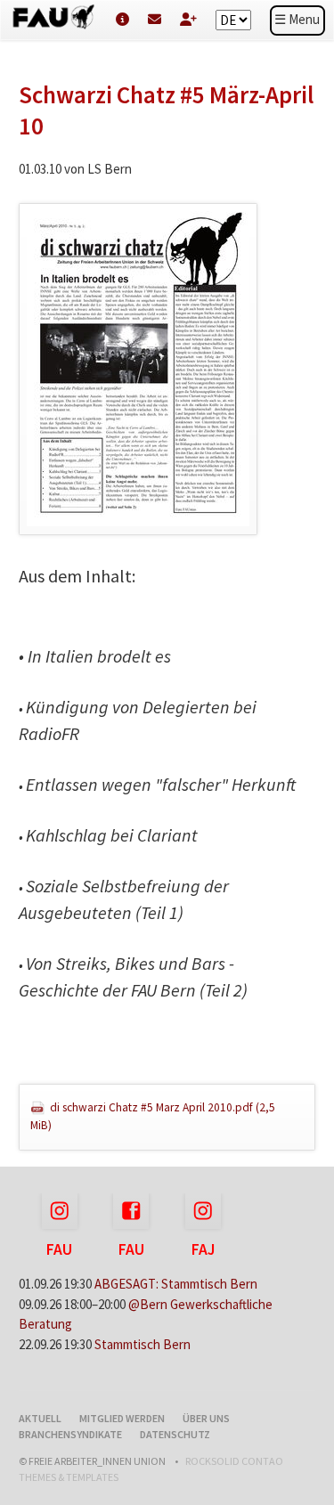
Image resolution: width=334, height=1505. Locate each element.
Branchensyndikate (70, 1434)
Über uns (206, 1418)
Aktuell (40, 1418)
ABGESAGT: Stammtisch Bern (175, 1283)
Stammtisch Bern (142, 1344)
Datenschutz (175, 1434)
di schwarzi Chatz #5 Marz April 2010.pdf (152, 1116)
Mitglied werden (122, 1418)
